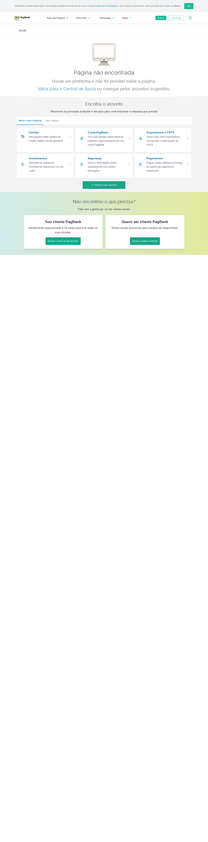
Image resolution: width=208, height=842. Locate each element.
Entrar (161, 18)
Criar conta (176, 18)
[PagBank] (23, 18)
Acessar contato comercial (145, 241)
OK (188, 6)
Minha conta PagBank (30, 120)
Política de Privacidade (106, 5)
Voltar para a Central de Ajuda (67, 88)
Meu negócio (52, 120)
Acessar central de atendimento (63, 241)
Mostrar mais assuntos (106, 185)
